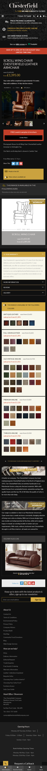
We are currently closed (33, 11)
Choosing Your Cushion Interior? (14, 679)
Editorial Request (9, 660)
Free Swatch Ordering (10, 666)
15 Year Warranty (11, 254)
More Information (11, 282)
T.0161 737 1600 (24, 16)
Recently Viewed (17, 769)
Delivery (7, 293)
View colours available (16, 177)
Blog (4, 641)
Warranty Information (10, 669)
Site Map (6, 634)
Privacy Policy (8, 624)
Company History (9, 627)
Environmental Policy (10, 621)
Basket (29, 769)
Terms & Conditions (10, 617)
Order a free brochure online (22, 29)
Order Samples (6, 769)
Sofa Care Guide (8, 689)
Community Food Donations (12, 637)
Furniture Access (8, 686)
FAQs (5, 653)
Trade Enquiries (8, 663)
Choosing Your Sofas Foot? (12, 683)
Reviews (7, 287)
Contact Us (7, 614)
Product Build (7, 631)
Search (41, 769)
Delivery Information (10, 656)
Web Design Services (10, 644)
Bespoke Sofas (8, 676)
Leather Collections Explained (13, 673)
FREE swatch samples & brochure (23, 134)
